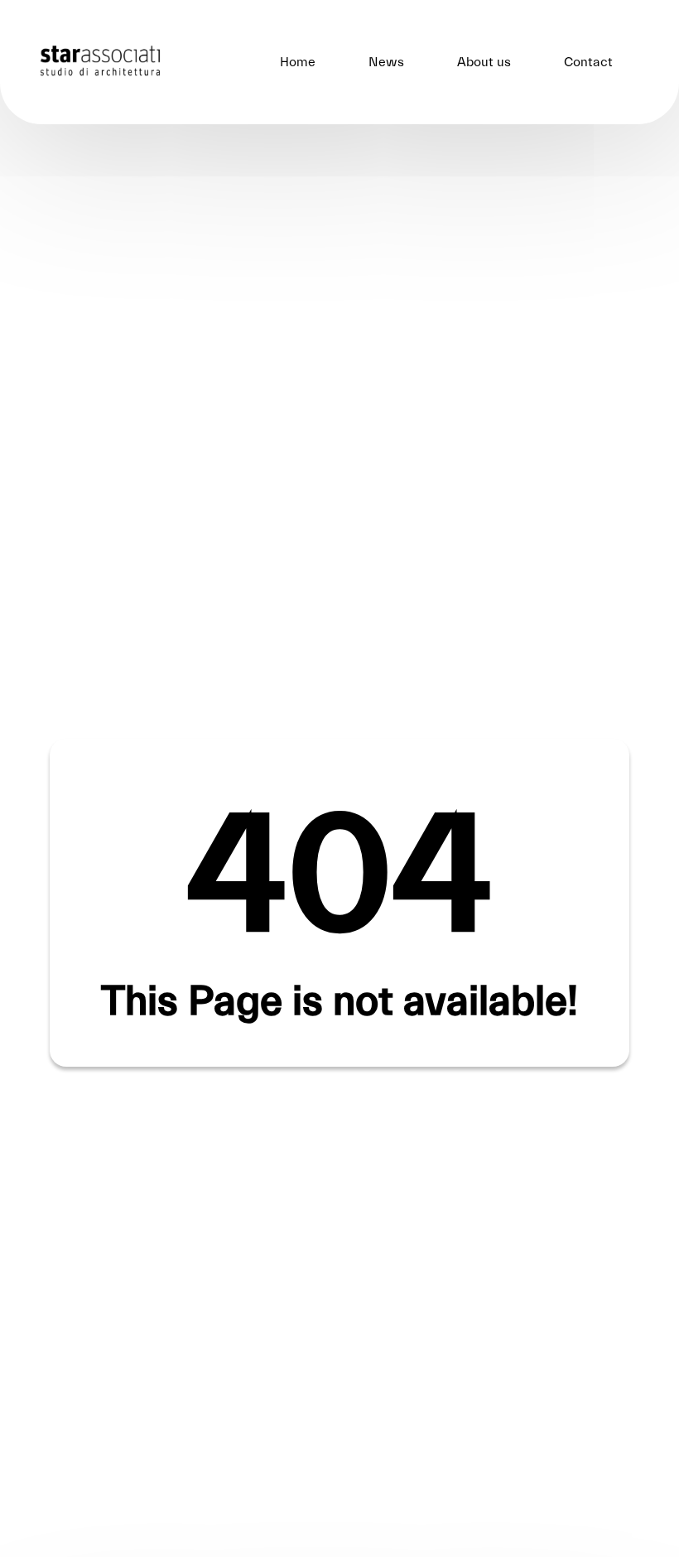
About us (484, 62)
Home (297, 62)
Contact (588, 62)
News (386, 62)
